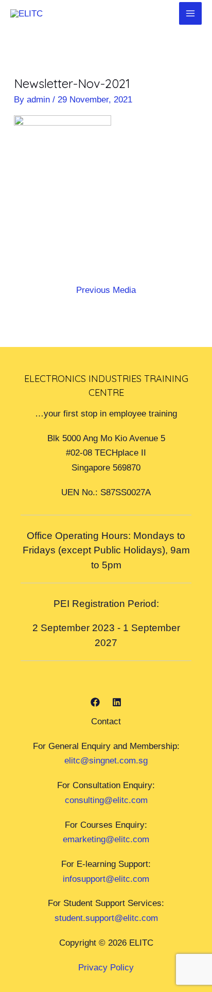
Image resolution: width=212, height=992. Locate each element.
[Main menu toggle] (190, 13)
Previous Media (106, 290)
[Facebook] (95, 702)
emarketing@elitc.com (106, 839)
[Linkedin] (116, 702)
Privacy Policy (106, 967)
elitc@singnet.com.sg (106, 760)
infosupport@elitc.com (106, 879)
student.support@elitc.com (106, 918)
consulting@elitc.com (106, 800)
